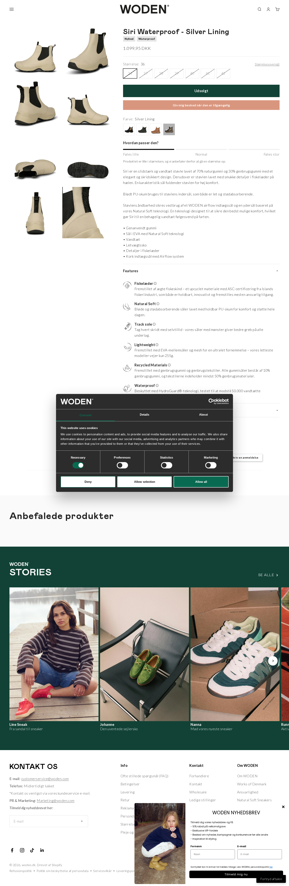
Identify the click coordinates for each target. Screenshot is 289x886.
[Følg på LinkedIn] (42, 850)
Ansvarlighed (247, 792)
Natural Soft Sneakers (254, 800)
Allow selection (144, 481)
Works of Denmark (252, 784)
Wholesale (198, 792)
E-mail (241, 846)
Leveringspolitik (127, 871)
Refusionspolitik (20, 871)
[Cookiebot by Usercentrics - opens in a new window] (211, 401)
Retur (125, 800)
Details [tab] (144, 414)
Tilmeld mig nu (236, 874)
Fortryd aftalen (271, 879)
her (271, 867)
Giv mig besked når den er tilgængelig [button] (201, 105)
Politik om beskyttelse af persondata (63, 871)
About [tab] (203, 414)
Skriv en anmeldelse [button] (244, 457)
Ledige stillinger (202, 800)
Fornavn (196, 846)
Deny (88, 481)
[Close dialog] (283, 807)
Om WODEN (247, 776)
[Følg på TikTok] (32, 850)
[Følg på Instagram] (22, 850)
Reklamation (131, 808)
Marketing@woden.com (56, 800)
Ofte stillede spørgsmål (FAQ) (144, 776)
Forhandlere (199, 776)
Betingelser (130, 784)
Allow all (201, 481)
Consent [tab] (85, 415)
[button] (199, 289)
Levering (128, 792)
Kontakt (195, 784)
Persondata (130, 816)
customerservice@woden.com (45, 778)
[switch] (122, 465)
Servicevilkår (102, 871)
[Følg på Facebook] (12, 850)
